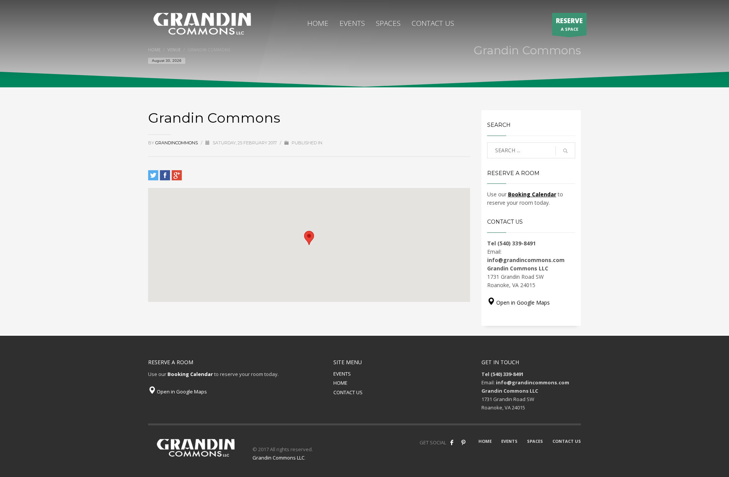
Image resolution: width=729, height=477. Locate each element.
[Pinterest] (463, 442)
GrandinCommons (177, 142)
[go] (565, 151)
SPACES (535, 441)
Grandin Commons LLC (278, 457)
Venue (174, 49)
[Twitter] (153, 175)
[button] (309, 238)
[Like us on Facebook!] (452, 442)
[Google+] (177, 175)
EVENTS (342, 373)
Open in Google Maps (522, 302)
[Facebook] (165, 175)
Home (154, 49)
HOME (340, 382)
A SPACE (569, 24)
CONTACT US (348, 392)
